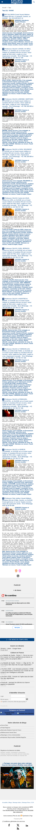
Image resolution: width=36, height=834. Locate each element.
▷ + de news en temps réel (17, 639)
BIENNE (4, 130)
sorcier (30, 43)
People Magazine (5, 727)
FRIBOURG (11, 432)
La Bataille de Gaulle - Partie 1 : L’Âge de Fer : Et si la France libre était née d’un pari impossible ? (17, 664)
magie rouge (6, 39)
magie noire (26, 37)
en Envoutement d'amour (10, 81)
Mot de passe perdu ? (20, 701)
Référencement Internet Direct (9, 732)
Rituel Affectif (12, 43)
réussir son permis (17, 141)
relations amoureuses (12, 89)
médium (19, 39)
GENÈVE (10, 482)
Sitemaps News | (26, 802)
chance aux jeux (7, 33)
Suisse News (4, 725)
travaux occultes (13, 44)
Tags (9, 7)
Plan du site (16, 815)
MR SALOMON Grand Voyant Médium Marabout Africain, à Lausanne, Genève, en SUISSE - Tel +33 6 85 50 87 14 (16, 16)
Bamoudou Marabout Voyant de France (11, 730)
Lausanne (5, 37)
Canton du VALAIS (8, 280)
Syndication (25, 815)
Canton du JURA (18, 229)
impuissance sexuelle (8, 83)
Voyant (29, 93)
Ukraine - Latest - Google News (11, 648)
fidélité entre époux (20, 34)
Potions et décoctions (23, 86)
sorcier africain (24, 90)
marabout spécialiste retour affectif (13, 235)
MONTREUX (20, 336)
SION (21, 191)
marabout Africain (21, 83)
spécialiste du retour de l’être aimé (12, 92)
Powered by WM (18, 818)
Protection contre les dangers (11, 87)
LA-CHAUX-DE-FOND (9, 383)
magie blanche (17, 37)
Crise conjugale (17, 33)
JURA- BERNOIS (25, 283)
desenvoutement (28, 33)
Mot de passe (4, 699)
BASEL (9, 80)
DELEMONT (26, 180)
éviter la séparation (8, 34)
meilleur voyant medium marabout (19, 40)
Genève (10, 36)
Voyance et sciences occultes (10, 750)
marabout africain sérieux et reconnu (17, 83)
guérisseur (16, 36)
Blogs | (10, 802)
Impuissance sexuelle (26, 36)
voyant (31, 44)
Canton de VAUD (7, 229)
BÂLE (4, 80)
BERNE (4, 330)
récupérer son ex (7, 42)
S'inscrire (10, 701)
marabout (13, 39)
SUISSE (4, 44)
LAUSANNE (11, 484)
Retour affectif (24, 89)
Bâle (3, 551)
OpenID (4, 701)
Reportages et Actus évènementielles (10, 735)
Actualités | (5, 802)
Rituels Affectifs (14, 90)
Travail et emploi (21, 93)
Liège (10, 37)
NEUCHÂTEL (21, 436)
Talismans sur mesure (9, 93)
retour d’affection (18, 42)
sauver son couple (22, 43)
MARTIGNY (14, 136)
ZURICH (4, 95)
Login (2, 696)
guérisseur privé (23, 81)
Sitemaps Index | (17, 802)
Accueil (4, 7)
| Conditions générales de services (13, 821)
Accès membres (7, 815)
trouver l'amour (23, 44)
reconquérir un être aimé (9, 139)
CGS (32, 802)
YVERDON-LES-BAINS (20, 395)
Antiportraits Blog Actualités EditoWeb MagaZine (13, 737)
